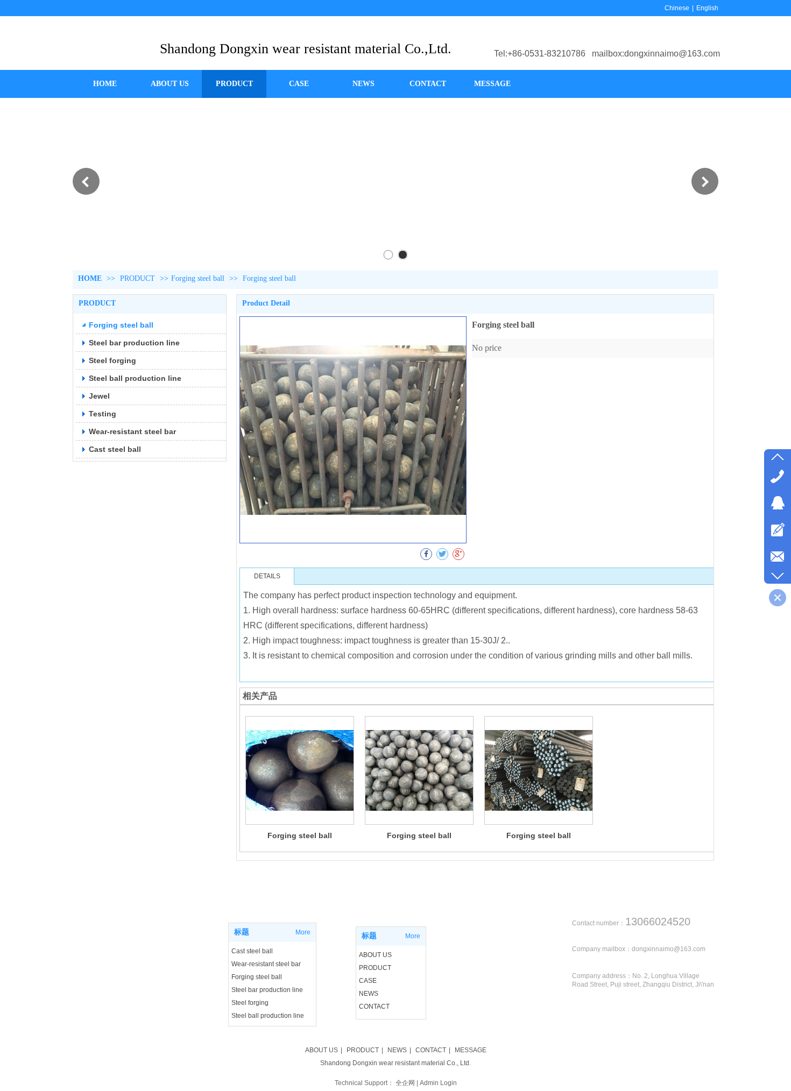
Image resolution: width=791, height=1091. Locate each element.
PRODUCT (138, 278)
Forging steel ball (197, 278)
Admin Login (438, 1083)
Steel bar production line (267, 990)
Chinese (677, 8)
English (707, 8)
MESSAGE (470, 1050)
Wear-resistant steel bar (266, 964)
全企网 (405, 1083)
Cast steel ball (252, 951)
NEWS (368, 993)
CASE (368, 980)
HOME (90, 278)
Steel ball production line (267, 1015)
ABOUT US (375, 955)
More (302, 932)
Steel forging (250, 1003)
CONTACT (374, 1006)
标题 (241, 932)
